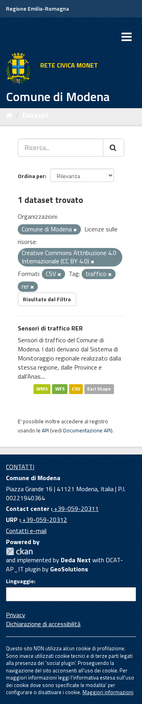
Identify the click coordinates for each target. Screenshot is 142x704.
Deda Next (76, 560)
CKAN (19, 551)
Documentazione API (87, 430)
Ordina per (31, 176)
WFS (60, 388)
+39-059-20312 (44, 519)
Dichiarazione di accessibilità (43, 624)
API (45, 430)
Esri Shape (99, 388)
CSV (76, 388)
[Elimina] (75, 230)
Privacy (15, 615)
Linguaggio (20, 581)
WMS (42, 388)
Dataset (35, 115)
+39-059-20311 (75, 508)
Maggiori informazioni (107, 692)
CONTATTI (20, 466)
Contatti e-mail (26, 530)
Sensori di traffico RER (50, 328)
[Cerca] (113, 148)
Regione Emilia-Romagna (37, 8)
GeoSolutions (69, 569)
